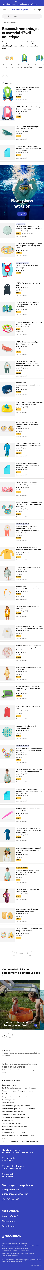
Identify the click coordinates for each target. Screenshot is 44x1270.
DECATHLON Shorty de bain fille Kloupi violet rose (27, 890)
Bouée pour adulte (8, 1120)
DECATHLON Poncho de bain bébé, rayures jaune (28, 668)
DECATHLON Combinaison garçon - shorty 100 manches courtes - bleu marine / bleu (29, 830)
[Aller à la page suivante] (29, 953)
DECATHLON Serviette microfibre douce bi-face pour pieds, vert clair (29, 227)
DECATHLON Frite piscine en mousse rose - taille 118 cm (29, 810)
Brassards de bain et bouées (9, 66)
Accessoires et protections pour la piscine (17, 1091)
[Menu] (4, 9)
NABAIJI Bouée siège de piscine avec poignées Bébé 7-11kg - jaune (29, 403)
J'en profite (22, 214)
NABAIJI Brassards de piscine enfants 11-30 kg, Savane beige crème (27, 424)
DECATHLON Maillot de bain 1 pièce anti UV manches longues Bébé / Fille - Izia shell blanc (28, 648)
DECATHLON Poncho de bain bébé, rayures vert (28, 568)
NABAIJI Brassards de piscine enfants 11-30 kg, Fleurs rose (26, 484)
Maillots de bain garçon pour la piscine (16, 1106)
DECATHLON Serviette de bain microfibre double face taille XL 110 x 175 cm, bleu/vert (29, 148)
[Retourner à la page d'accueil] (19, 9)
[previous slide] (4, 1035)
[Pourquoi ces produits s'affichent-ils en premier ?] (3, 83)
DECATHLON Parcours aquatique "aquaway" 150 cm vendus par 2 (28, 588)
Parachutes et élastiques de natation (15, 1117)
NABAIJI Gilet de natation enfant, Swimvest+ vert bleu (28, 88)
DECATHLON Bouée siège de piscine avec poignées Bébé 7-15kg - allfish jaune (29, 246)
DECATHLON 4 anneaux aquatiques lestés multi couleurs (29, 323)
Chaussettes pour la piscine (12, 1123)
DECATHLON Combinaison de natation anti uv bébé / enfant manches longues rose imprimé (27, 528)
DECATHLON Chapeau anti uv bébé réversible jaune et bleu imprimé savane (28, 850)
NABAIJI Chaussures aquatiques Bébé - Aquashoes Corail (28, 343)
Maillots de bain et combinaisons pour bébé (18, 1135)
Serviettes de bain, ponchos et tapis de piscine (19, 1088)
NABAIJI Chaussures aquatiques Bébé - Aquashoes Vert (28, 128)
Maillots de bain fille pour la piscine (15, 1126)
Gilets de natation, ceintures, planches (24, 66)
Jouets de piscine (8, 1100)
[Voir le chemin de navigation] (3, 22)
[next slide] (10, 1035)
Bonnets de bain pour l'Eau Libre (13, 1132)
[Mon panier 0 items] (39, 9)
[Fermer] (40, 3)
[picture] (7, 93)
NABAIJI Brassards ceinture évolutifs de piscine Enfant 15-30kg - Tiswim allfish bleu (29, 504)
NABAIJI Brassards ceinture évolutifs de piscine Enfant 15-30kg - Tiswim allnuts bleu (29, 750)
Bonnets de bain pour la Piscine (13, 1114)
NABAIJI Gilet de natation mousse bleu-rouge (28, 267)
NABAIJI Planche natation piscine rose (28, 707)
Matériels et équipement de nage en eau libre (18, 1109)
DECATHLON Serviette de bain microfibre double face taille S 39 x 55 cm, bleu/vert (29, 465)
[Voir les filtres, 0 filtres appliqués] (5, 77)
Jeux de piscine (7, 1094)
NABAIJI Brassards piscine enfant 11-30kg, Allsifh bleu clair (29, 930)
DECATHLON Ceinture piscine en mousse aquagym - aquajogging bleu (28, 385)
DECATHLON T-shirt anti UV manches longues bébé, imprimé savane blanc (29, 627)
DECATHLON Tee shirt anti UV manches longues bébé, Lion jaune (28, 548)
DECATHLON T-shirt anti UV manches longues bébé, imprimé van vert (29, 770)
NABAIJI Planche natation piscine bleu (28, 284)
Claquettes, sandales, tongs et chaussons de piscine (21, 1141)
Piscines (5, 1138)
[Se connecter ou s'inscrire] (34, 9)
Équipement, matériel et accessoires (15, 1097)
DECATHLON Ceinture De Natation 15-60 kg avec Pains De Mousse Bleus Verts (28, 305)
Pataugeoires (7, 1129)
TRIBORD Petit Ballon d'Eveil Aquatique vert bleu (26, 727)
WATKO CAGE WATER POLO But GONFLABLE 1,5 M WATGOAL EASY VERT (28, 689)
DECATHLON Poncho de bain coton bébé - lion (28, 607)
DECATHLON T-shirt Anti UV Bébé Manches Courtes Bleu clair (28, 871)
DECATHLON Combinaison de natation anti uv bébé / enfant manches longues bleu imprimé (27, 363)
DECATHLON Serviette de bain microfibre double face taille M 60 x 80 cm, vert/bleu (29, 791)
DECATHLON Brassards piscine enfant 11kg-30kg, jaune (27, 910)
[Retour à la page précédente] (14, 953)
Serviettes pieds (8, 1103)
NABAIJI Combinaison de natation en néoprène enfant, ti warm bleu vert (29, 444)
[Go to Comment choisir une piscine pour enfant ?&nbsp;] (35, 1025)
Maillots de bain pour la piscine (13, 1112)
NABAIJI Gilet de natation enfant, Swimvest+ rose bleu (28, 108)
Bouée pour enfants (9, 1085)
